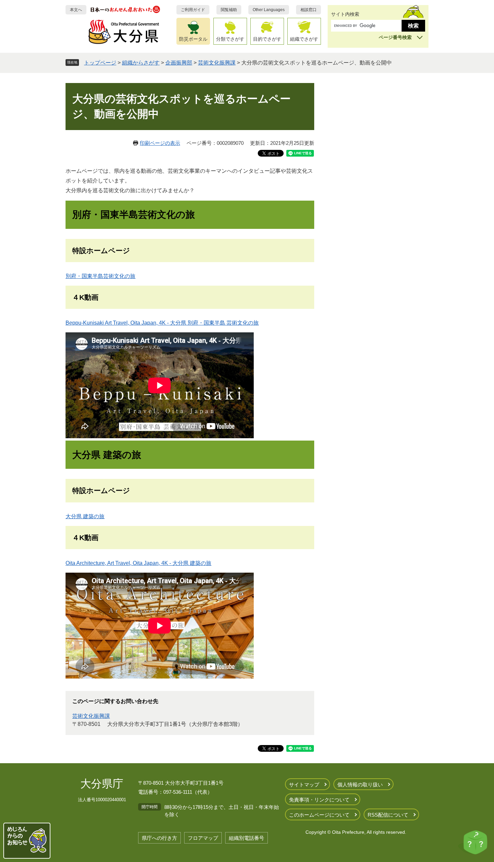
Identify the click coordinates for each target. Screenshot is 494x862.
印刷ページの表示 (160, 143)
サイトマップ (304, 784)
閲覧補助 (229, 9)
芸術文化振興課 (217, 63)
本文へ (76, 9)
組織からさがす (141, 63)
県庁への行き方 (159, 838)
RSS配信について (388, 815)
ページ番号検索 (395, 37)
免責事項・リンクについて (319, 800)
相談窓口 (308, 9)
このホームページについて (319, 815)
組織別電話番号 (246, 838)
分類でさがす (230, 39)
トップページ (100, 63)
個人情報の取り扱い (360, 784)
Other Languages (269, 9)
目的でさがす (267, 39)
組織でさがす (304, 39)
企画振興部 (178, 63)
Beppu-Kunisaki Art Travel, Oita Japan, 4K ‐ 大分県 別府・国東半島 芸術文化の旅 (162, 323)
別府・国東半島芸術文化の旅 (100, 276)
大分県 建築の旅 (85, 516)
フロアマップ (203, 838)
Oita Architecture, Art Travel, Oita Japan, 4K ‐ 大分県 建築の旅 (138, 563)
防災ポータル (193, 39)
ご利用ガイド (193, 9)
